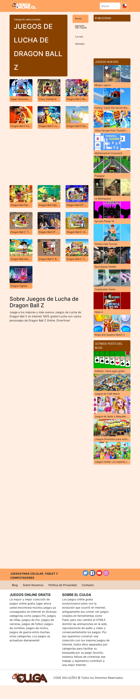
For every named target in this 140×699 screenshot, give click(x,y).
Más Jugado (81, 27)
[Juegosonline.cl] (24, 5)
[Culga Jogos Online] (29, 677)
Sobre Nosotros (33, 585)
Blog (15, 585)
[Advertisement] (49, 157)
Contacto (88, 585)
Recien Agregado (79, 20)
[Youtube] (99, 573)
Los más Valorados (80, 38)
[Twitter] (86, 573)
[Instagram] (106, 573)
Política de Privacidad (62, 585)
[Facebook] (92, 573)
